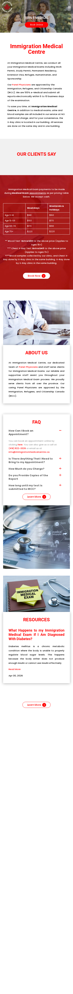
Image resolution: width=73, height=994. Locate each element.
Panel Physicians (21, 84)
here (20, 444)
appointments (37, 193)
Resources (36, 619)
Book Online (36, 24)
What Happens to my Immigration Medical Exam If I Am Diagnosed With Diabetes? (36, 634)
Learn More (34, 496)
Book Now (34, 275)
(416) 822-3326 (17, 448)
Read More (15, 669)
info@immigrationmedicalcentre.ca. (29, 452)
